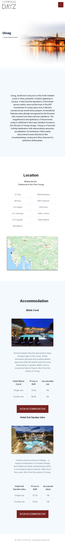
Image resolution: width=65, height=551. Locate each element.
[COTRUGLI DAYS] (9, 5)
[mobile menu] (60, 4)
